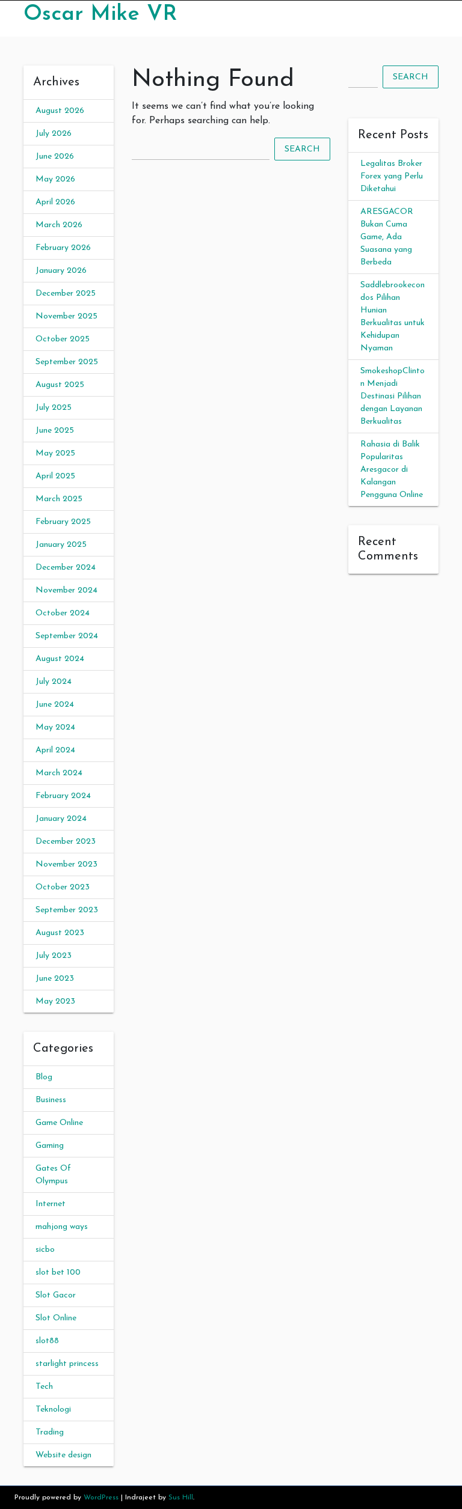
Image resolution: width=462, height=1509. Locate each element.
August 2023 (59, 932)
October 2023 (62, 887)
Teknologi (53, 1409)
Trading (49, 1432)
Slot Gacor (55, 1295)
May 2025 (55, 453)
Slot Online (55, 1318)
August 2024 (59, 658)
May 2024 (55, 727)
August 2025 (59, 384)
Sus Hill (180, 1497)
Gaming (49, 1145)
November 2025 (66, 316)
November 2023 (66, 864)
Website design (63, 1455)
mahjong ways (61, 1226)
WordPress (101, 1497)
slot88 (47, 1341)
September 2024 (66, 636)
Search (302, 149)
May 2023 (55, 1001)
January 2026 (61, 270)
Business (50, 1100)
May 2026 (55, 179)
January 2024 (61, 818)
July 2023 (53, 955)
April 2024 (55, 750)
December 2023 (65, 841)
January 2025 (61, 544)
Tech (44, 1386)
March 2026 (58, 225)
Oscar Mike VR (100, 14)
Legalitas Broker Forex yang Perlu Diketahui (391, 176)
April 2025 (55, 476)
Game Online (59, 1122)
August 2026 (59, 110)
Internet (50, 1204)
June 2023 (54, 978)
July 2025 (53, 407)
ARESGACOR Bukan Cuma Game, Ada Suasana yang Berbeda (386, 237)
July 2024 (53, 681)
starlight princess (67, 1363)
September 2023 (66, 910)
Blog (43, 1077)
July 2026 (53, 133)
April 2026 (55, 202)
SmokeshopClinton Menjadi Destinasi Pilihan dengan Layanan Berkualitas (392, 396)
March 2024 (58, 773)
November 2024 (66, 590)
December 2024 (65, 567)
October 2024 (62, 613)
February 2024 (63, 795)
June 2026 (54, 156)
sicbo (45, 1249)
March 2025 (58, 499)
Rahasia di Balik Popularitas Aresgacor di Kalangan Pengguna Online (391, 469)
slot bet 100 (58, 1272)
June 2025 (54, 430)
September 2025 (66, 362)
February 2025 (63, 521)
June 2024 (54, 704)
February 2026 (63, 247)
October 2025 (62, 339)
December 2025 (65, 293)
